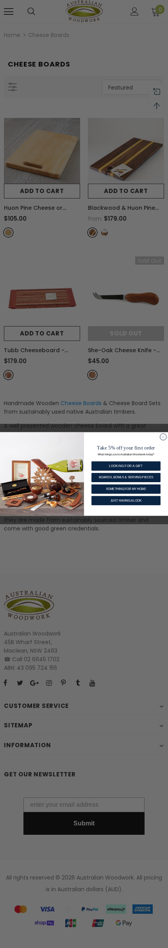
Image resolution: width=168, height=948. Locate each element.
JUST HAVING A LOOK (126, 500)
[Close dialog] (163, 437)
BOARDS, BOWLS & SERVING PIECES (126, 477)
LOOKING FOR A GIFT (126, 465)
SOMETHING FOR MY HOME (126, 488)
